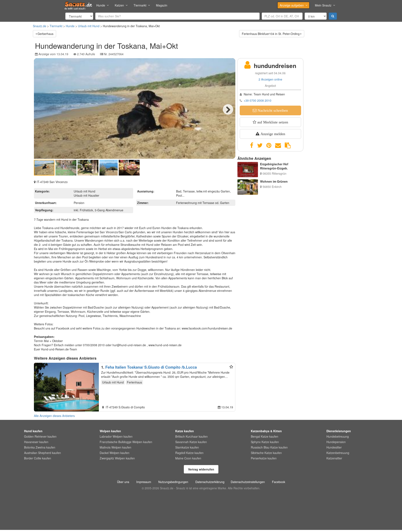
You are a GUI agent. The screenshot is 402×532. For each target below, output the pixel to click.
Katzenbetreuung (337, 453)
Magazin (161, 5)
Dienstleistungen (338, 431)
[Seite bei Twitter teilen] (260, 145)
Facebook (278, 482)
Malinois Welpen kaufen (115, 447)
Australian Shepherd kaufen (42, 453)
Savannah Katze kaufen (191, 442)
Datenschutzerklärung (209, 482)
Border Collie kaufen (37, 458)
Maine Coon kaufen (188, 458)
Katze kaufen (184, 431)
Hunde (100, 5)
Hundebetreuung (337, 436)
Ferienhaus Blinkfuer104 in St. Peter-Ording (271, 34)
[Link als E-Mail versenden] (278, 145)
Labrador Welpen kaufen (116, 436)
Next (228, 109)
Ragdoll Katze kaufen (189, 453)
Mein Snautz (323, 5)
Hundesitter (334, 447)
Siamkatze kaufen (187, 447)
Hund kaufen (33, 431)
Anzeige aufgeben (292, 5)
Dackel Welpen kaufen (114, 453)
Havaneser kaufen (36, 442)
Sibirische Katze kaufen (266, 453)
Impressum (143, 482)
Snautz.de (39, 26)
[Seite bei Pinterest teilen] (268, 145)
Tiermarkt (140, 5)
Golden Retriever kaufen (40, 436)
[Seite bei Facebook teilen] (251, 145)
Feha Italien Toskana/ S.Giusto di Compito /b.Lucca (151, 367)
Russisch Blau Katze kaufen (269, 447)
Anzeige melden (272, 134)
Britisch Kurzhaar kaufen (191, 436)
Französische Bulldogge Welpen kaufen (126, 442)
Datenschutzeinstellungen (248, 482)
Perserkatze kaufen (264, 458)
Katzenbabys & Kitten (266, 431)
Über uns (123, 482)
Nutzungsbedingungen (173, 482)
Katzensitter (334, 458)
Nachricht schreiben (272, 110)
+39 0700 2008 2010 (257, 100)
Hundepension (336, 442)
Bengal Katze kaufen (264, 436)
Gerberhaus (45, 34)
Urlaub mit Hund (88, 26)
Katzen (119, 5)
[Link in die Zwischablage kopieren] (288, 145)
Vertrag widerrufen (201, 469)
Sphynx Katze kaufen (265, 442)
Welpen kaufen (110, 431)
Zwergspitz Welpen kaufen (117, 458)
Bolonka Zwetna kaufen (39, 447)
